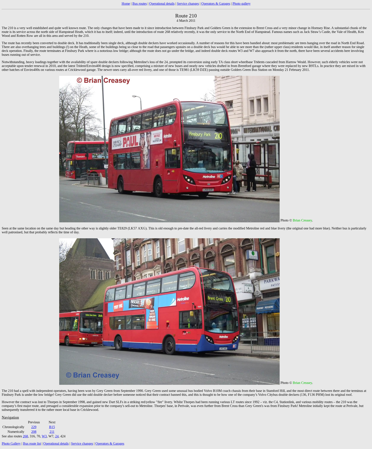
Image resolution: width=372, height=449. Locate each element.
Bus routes (139, 3)
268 (25, 436)
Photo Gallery (11, 443)
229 (33, 427)
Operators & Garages (215, 3)
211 (52, 431)
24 (57, 436)
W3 (44, 436)
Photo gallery (241, 3)
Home (126, 3)
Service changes (188, 3)
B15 (52, 427)
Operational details (162, 3)
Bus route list (32, 443)
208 (33, 431)
